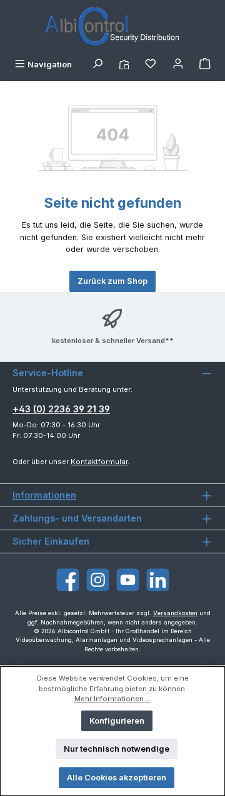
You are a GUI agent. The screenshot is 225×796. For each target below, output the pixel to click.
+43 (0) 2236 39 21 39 (61, 409)
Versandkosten (175, 612)
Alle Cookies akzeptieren (116, 777)
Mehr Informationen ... (112, 698)
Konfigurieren (116, 721)
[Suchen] (97, 64)
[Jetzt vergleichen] (124, 64)
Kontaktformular (99, 461)
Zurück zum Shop (113, 281)
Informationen (44, 495)
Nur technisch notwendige (116, 749)
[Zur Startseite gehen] (112, 27)
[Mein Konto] (178, 64)
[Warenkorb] (205, 64)
